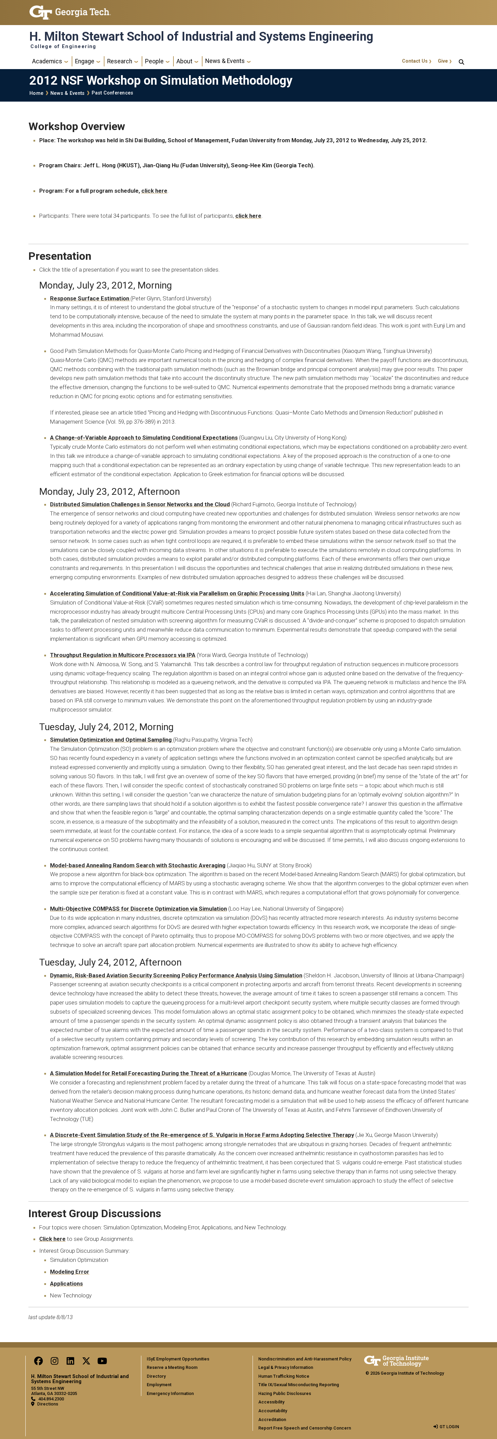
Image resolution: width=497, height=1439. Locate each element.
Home (36, 93)
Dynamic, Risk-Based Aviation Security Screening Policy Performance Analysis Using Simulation (176, 975)
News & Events (225, 61)
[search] (461, 61)
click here (154, 190)
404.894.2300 (51, 1398)
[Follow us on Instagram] (54, 1362)
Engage (84, 61)
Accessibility (271, 1401)
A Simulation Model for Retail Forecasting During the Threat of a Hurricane (148, 1073)
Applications (66, 1283)
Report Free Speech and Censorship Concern (304, 1428)
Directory (156, 1376)
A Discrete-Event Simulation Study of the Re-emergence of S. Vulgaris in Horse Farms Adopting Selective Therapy (202, 1134)
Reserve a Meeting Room (172, 1367)
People (154, 61)
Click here (52, 1238)
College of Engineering (63, 46)
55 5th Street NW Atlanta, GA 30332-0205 (54, 1391)
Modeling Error (69, 1271)
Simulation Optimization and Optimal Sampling (111, 739)
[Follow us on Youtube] (102, 1362)
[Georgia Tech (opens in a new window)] (396, 1360)
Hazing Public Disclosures (284, 1393)
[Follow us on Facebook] (38, 1362)
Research (119, 61)
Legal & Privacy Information (285, 1367)
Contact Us (415, 61)
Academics (47, 61)
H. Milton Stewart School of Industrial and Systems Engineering (201, 36)
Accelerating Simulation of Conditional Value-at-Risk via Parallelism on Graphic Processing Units (177, 593)
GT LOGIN (449, 1426)
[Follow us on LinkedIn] (70, 1362)
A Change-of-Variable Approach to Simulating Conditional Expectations (144, 437)
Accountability (272, 1410)
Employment (159, 1384)
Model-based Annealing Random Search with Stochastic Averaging (138, 865)
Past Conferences (112, 93)
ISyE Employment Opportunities (178, 1358)
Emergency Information (170, 1393)
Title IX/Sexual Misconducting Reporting (298, 1384)
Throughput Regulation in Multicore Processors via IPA (122, 655)
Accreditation (272, 1419)
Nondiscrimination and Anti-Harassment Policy (304, 1358)
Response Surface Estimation (90, 298)
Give (443, 61)
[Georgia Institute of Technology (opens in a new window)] (70, 9)
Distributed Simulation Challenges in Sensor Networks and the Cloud (140, 504)
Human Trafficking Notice (283, 1376)
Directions (47, 1403)
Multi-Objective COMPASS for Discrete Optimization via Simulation (138, 908)
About (184, 61)
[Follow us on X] (86, 1362)
